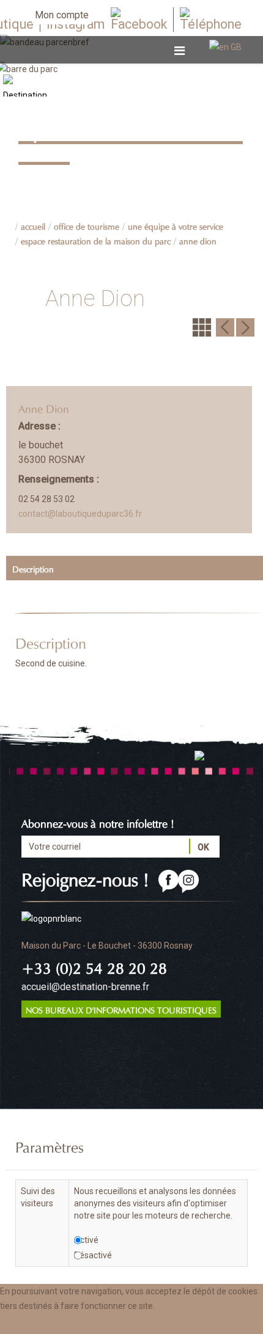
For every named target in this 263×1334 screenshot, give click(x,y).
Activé (86, 1240)
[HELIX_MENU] (179, 51)
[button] (123, 1323)
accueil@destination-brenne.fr (85, 987)
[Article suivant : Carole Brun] (245, 327)
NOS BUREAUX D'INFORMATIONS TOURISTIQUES (121, 1009)
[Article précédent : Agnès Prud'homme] (225, 327)
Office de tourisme (86, 225)
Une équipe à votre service (175, 225)
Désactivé (93, 1255)
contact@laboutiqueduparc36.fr (80, 514)
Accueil (33, 225)
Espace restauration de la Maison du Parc (96, 240)
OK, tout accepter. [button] (42, 1324)
